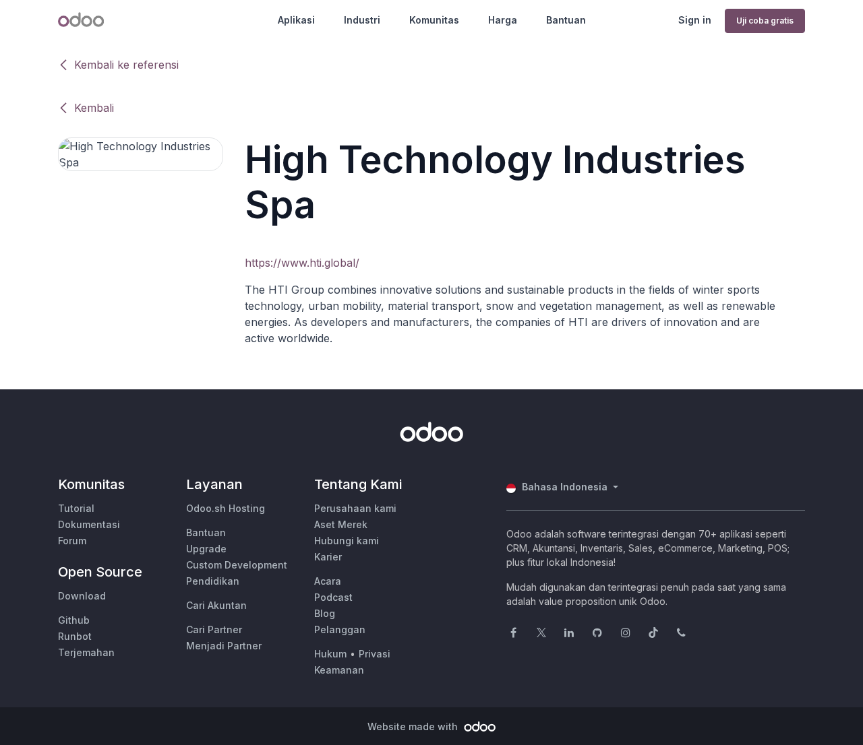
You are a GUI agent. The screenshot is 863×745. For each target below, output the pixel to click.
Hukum (330, 653)
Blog (324, 613)
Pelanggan (339, 629)
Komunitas (434, 20)
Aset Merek (340, 524)
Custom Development (236, 565)
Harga (502, 20)
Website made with (413, 726)
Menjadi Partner (224, 645)
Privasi (374, 653)
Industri (362, 20)
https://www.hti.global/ (302, 262)
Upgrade (206, 548)
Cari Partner (214, 629)
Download (82, 596)
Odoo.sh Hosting (225, 508)
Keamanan (339, 670)
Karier (328, 556)
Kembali (94, 108)
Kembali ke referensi (126, 64)
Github (74, 620)
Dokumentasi (89, 524)
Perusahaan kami (355, 508)
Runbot (75, 636)
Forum (72, 540)
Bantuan (566, 20)
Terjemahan (86, 652)
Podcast (333, 597)
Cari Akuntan (216, 605)
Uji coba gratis (765, 20)
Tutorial (76, 508)
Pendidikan (212, 581)
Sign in (694, 20)
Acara (327, 581)
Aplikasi (296, 20)
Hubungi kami (346, 540)
